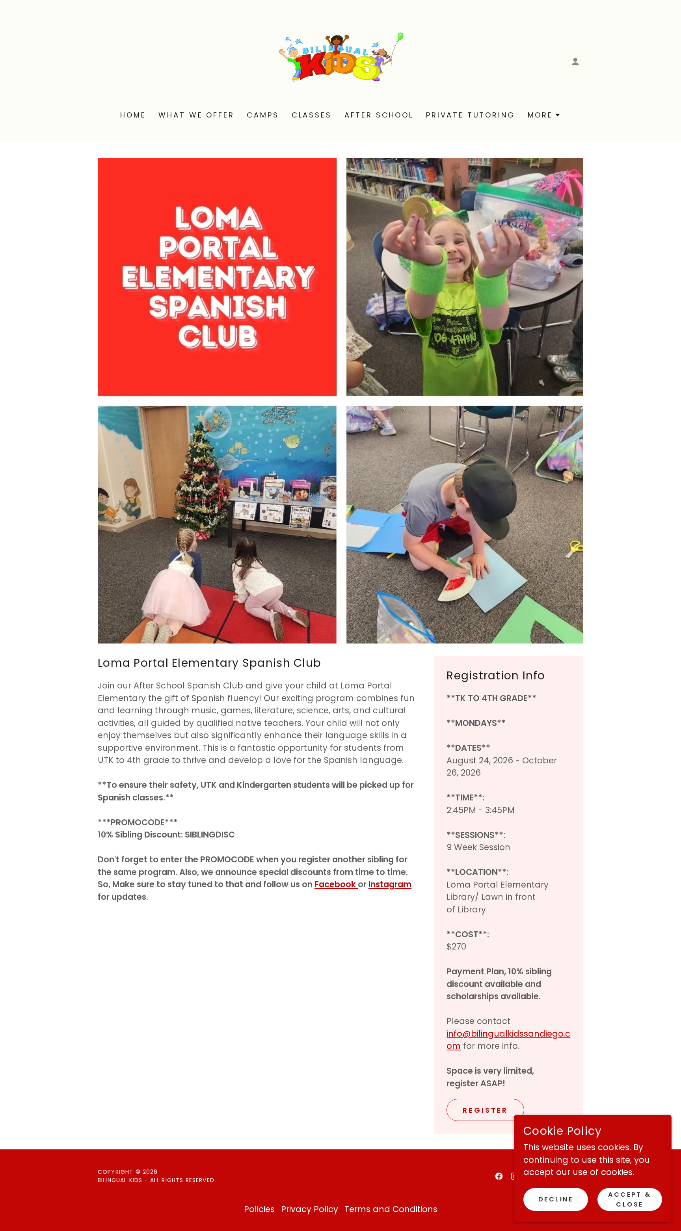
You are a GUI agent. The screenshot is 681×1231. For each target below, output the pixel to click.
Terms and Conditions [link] (390, 1209)
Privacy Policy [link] (309, 1209)
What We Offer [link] (196, 115)
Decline (555, 1199)
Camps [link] (263, 115)
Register (485, 1110)
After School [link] (378, 115)
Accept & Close (629, 1199)
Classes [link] (312, 115)
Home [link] (133, 115)
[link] (340, 61)
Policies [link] (259, 1209)
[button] (575, 61)
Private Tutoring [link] (470, 115)
